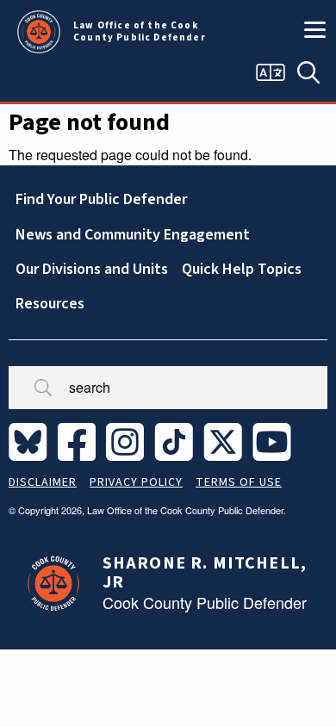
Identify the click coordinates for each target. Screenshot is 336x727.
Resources (50, 303)
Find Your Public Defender (101, 199)
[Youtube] (275, 440)
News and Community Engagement (133, 234)
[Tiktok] (177, 440)
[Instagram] (128, 440)
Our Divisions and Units (92, 269)
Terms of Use (239, 482)
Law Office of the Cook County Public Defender (139, 32)
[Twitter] (226, 440)
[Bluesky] (31, 440)
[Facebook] (80, 440)
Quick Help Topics (242, 269)
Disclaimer (43, 482)
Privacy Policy (136, 482)
